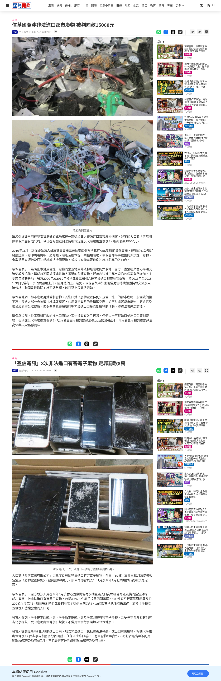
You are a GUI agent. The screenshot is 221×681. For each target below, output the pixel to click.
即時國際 (189, 197)
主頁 (14, 19)
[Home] (22, 5)
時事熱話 (189, 90)
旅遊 (187, 144)
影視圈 (188, 54)
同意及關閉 (197, 673)
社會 (187, 162)
